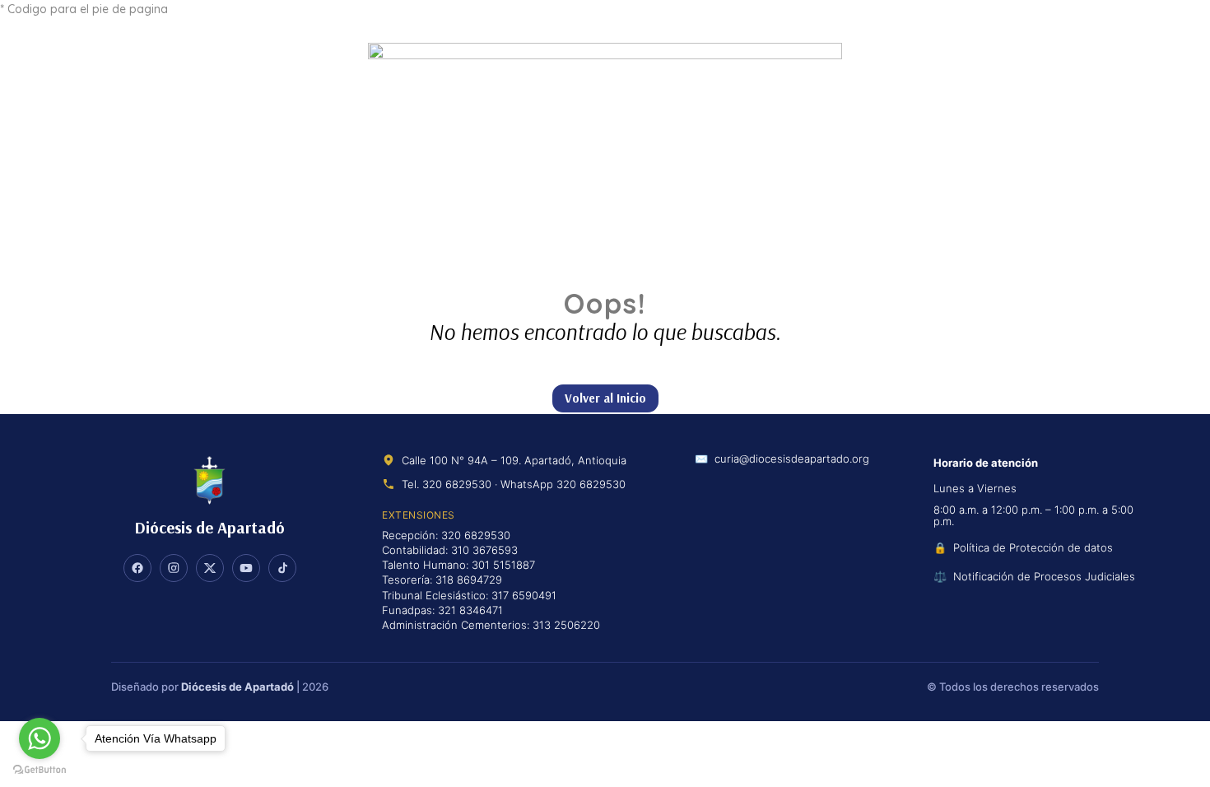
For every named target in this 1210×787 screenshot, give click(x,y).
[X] (210, 568)
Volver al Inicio (605, 398)
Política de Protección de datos (1033, 547)
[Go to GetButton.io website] (39, 770)
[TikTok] (282, 568)
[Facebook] (137, 568)
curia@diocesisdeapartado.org (791, 459)
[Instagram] (174, 568)
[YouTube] (246, 568)
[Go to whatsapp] (39, 738)
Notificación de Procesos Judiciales (1044, 576)
